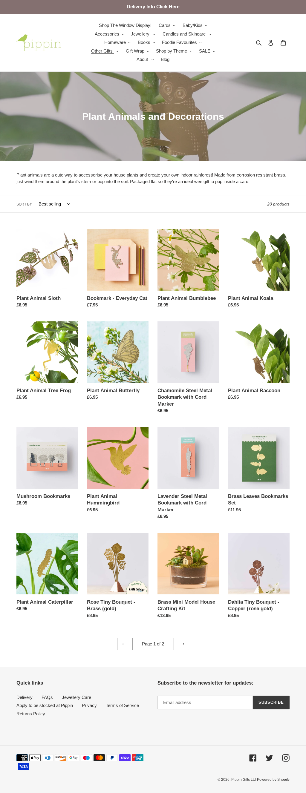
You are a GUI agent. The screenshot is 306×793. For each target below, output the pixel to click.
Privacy (89, 705)
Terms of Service (122, 705)
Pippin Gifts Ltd (243, 779)
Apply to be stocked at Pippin (44, 705)
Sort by (24, 204)
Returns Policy (30, 713)
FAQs (47, 697)
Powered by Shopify (273, 779)
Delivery (24, 697)
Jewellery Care (76, 697)
